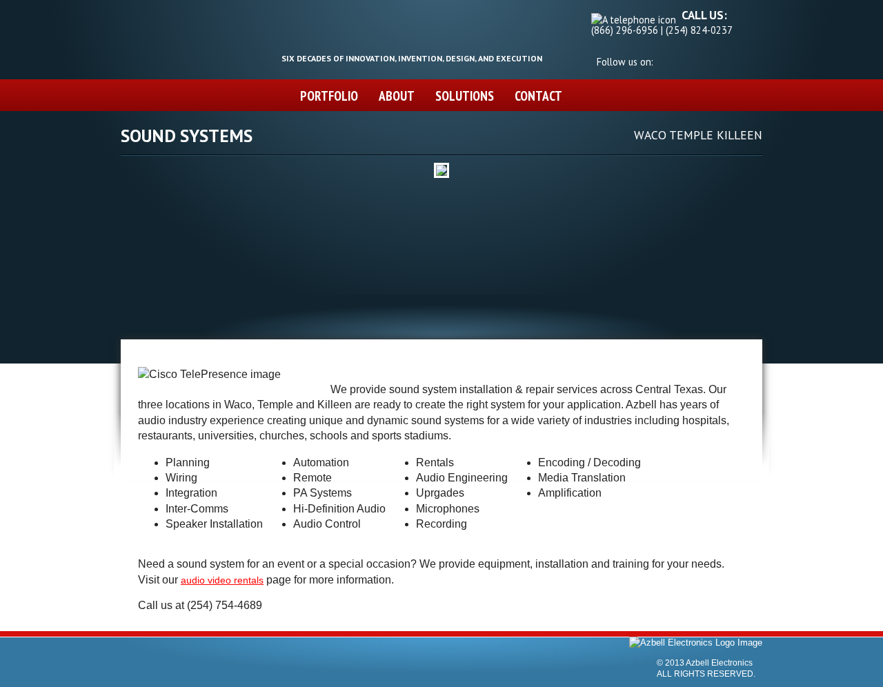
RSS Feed (708, 59)
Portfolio (329, 95)
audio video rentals (222, 580)
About (397, 95)
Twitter (662, 59)
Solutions (464, 95)
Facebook (677, 59)
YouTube (692, 59)
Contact (538, 95)
